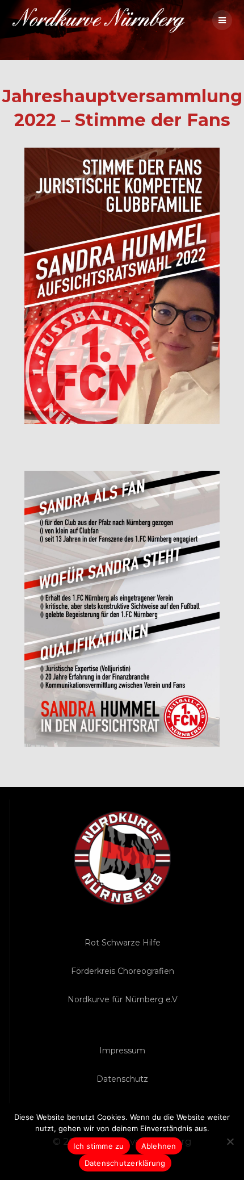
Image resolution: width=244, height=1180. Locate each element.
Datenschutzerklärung (125, 1163)
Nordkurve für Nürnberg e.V (123, 999)
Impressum (122, 1050)
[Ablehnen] (229, 1141)
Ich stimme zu (98, 1145)
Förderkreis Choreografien (122, 971)
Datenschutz (122, 1079)
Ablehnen (158, 1145)
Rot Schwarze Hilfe (123, 943)
